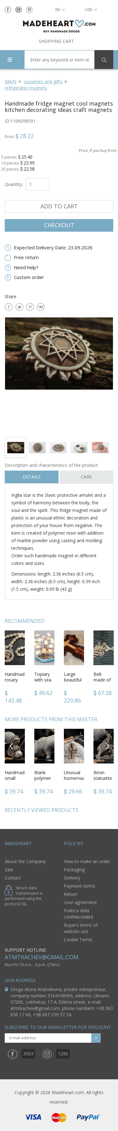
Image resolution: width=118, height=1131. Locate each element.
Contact (13, 878)
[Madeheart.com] (59, 26)
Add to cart (59, 206)
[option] (59, 374)
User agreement (80, 902)
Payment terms (79, 886)
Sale (9, 870)
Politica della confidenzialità (78, 914)
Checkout (59, 225)
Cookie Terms (78, 939)
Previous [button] (12, 648)
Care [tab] (86, 477)
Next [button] (107, 648)
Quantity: (14, 184)
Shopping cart (56, 41)
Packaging (74, 870)
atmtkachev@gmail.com (41, 957)
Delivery (72, 878)
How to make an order (87, 861)
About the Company (25, 861)
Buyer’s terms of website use (81, 928)
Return (70, 894)
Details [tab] (32, 477)
